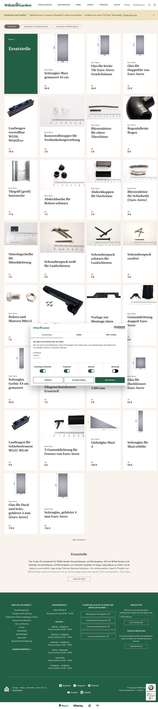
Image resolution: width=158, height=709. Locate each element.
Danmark (30, 687)
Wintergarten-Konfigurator (97, 614)
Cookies (140, 690)
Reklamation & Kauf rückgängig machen (22, 617)
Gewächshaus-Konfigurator (97, 620)
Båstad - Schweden (60, 627)
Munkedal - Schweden (60, 665)
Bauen (11, 39)
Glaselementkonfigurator (97, 626)
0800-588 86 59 (59, 610)
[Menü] (154, 685)
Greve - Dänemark (60, 650)
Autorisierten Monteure (22, 620)
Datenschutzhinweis (127, 690)
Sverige (15, 687)
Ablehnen (48, 380)
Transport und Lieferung (21, 613)
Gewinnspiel (22, 631)
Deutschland (17, 690)
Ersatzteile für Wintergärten (67, 26)
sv (45, 687)
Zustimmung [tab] (47, 335)
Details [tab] (79, 335)
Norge (22, 687)
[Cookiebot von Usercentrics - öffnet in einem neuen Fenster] (115, 327)
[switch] (67, 371)
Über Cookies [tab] (111, 335)
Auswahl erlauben (79, 380)
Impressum (21, 637)
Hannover (59, 658)
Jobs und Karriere (22, 624)
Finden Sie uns (130, 15)
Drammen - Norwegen (60, 642)
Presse (22, 627)
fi (42, 687)
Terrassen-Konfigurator (96, 636)
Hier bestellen (136, 646)
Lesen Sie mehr (79, 579)
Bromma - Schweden (60, 634)
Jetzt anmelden (136, 622)
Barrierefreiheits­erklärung (22, 641)
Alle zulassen (110, 380)
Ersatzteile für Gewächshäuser (36, 26)
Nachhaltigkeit (22, 634)
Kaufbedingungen (22, 610)
